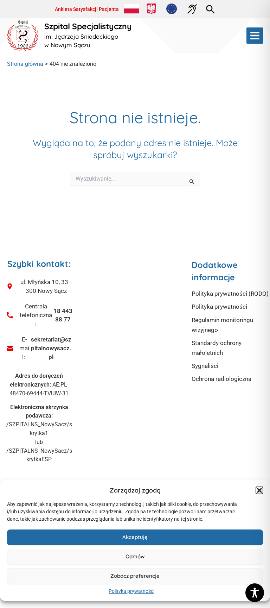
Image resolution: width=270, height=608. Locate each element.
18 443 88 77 (62, 315)
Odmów (135, 556)
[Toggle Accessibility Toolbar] (255, 593)
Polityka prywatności (131, 591)
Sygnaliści (205, 365)
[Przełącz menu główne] (254, 35)
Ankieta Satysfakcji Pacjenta (87, 9)
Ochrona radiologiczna (221, 378)
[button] (259, 490)
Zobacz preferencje (135, 575)
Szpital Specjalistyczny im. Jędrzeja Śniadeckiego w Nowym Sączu (88, 35)
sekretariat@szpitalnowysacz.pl (51, 348)
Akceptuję (135, 537)
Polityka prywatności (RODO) (230, 293)
